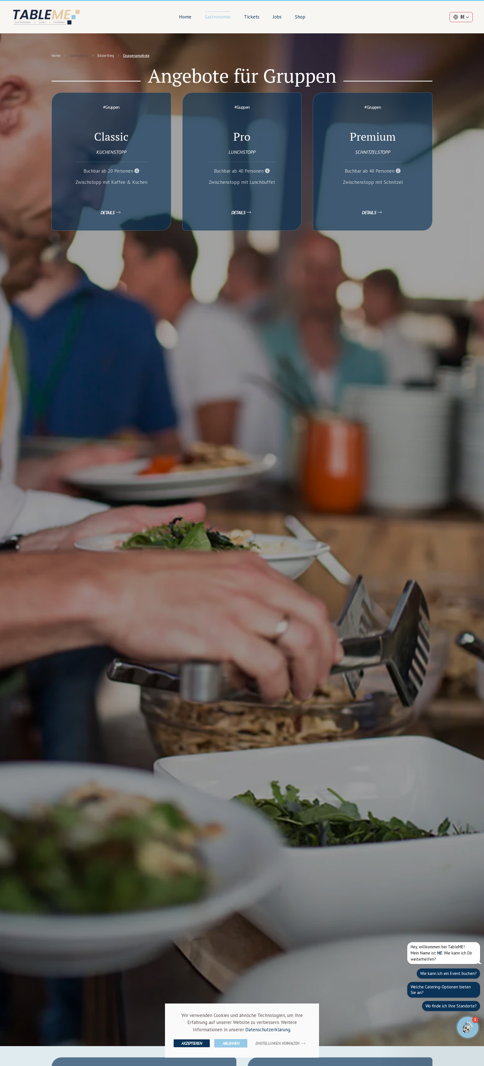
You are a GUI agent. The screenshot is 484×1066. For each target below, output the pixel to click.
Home (185, 17)
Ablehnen (231, 1043)
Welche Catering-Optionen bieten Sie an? (441, 989)
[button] (461, 17)
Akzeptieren (192, 1043)
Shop (300, 17)
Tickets (251, 17)
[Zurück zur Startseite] (47, 17)
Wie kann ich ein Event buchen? (448, 973)
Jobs (277, 17)
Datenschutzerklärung (267, 1029)
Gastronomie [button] (218, 17)
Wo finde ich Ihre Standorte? (451, 1006)
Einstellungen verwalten (277, 1043)
